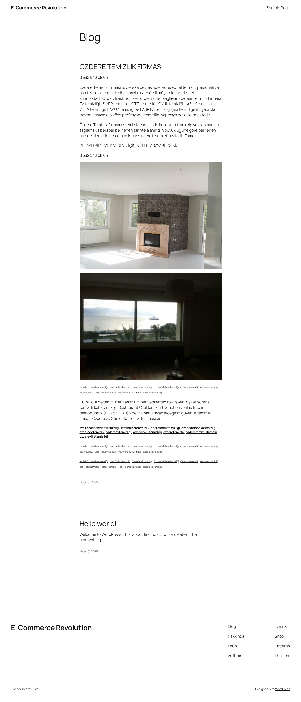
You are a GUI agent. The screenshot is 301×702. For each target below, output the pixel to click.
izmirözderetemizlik (120, 387)
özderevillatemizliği (152, 392)
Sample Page (278, 7)
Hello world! (98, 523)
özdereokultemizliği (89, 392)
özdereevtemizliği (209, 387)
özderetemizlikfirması (129, 392)
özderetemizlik (109, 392)
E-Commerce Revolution (39, 7)
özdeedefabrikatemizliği (166, 387)
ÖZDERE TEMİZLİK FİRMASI (121, 66)
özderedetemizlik (189, 387)
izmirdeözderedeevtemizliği (94, 387)
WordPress (282, 689)
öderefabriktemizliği (142, 387)
